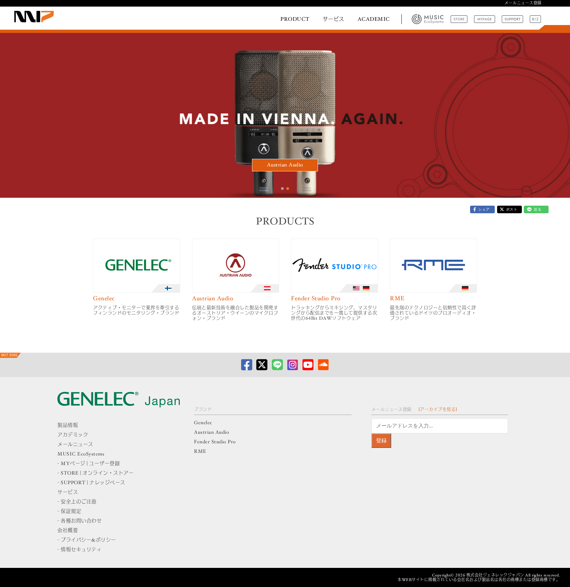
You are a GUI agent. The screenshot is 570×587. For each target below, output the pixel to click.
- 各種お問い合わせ (79, 521)
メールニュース (75, 444)
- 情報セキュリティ (79, 549)
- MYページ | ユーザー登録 (88, 463)
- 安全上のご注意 (77, 502)
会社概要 (67, 530)
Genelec (203, 423)
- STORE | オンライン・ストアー (95, 473)
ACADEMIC (374, 19)
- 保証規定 (69, 511)
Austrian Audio (285, 165)
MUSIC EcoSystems (80, 454)
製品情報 (67, 425)
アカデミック (72, 435)
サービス (333, 19)
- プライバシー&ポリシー (86, 540)
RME (200, 451)
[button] (282, 188)
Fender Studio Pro (215, 442)
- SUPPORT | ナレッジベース (91, 483)
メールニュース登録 (523, 3)
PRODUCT (294, 19)
